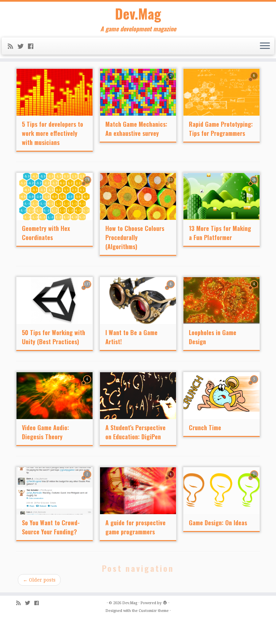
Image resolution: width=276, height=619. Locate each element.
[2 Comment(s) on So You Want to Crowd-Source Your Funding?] (88, 480)
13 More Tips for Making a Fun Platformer (220, 233)
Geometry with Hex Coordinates (46, 233)
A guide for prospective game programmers (135, 527)
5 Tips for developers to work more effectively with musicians (52, 133)
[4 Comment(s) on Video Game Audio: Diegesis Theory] (88, 385)
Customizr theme (154, 611)
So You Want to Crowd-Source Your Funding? (51, 527)
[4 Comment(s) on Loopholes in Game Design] (255, 290)
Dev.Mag (138, 13)
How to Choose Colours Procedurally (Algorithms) (134, 237)
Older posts (39, 580)
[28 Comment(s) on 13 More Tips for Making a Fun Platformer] (255, 186)
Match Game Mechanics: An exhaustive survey (136, 129)
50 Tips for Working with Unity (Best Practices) (53, 337)
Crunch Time (205, 427)
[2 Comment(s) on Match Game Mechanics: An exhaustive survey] (171, 82)
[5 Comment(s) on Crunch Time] (255, 385)
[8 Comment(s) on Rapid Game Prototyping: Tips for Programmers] (255, 82)
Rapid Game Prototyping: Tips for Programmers (221, 129)
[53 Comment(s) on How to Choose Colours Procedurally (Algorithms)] (171, 186)
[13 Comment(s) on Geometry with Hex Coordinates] (88, 186)
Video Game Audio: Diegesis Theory (45, 432)
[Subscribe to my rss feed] (13, 46)
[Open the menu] (265, 46)
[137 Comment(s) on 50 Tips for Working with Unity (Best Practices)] (88, 290)
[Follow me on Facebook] (33, 46)
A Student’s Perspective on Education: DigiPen (135, 432)
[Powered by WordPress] (165, 601)
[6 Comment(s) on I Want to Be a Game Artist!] (171, 290)
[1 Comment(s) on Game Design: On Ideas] (255, 480)
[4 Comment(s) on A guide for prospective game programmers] (171, 480)
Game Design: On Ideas (218, 522)
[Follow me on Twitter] (23, 46)
